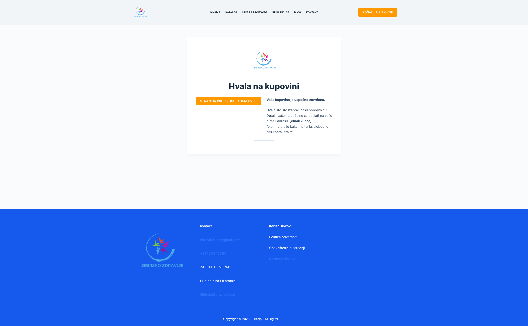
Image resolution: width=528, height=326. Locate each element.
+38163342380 (213, 253)
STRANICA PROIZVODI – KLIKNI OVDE (228, 101)
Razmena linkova (282, 259)
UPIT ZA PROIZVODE (254, 12)
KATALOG (231, 12)
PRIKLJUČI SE (280, 12)
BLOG (297, 12)
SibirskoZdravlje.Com (217, 294)
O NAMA (215, 12)
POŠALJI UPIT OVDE (377, 12)
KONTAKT (312, 12)
